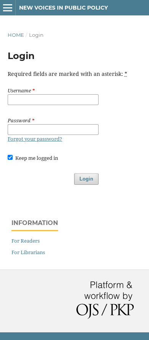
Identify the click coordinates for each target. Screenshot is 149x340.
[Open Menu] (7, 7)
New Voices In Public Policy (63, 7)
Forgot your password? (35, 138)
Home (16, 35)
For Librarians (28, 252)
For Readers (25, 240)
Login (86, 179)
